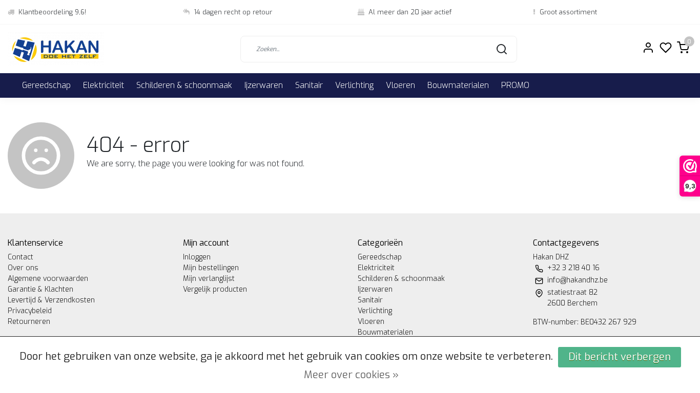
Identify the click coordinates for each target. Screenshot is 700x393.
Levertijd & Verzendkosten (51, 300)
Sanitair (309, 85)
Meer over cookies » (351, 375)
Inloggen (197, 257)
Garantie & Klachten (40, 289)
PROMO (515, 85)
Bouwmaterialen (458, 85)
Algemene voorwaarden (48, 278)
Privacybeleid (30, 311)
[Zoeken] (502, 49)
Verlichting (354, 85)
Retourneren (29, 321)
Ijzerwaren (263, 85)
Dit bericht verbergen (619, 357)
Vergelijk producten (215, 289)
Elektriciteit (103, 85)
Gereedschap (46, 85)
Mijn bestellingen (211, 268)
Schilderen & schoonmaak (184, 85)
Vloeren (400, 85)
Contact (20, 257)
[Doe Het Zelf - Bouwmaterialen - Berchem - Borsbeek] (56, 49)
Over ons (23, 268)
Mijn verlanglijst (209, 278)
